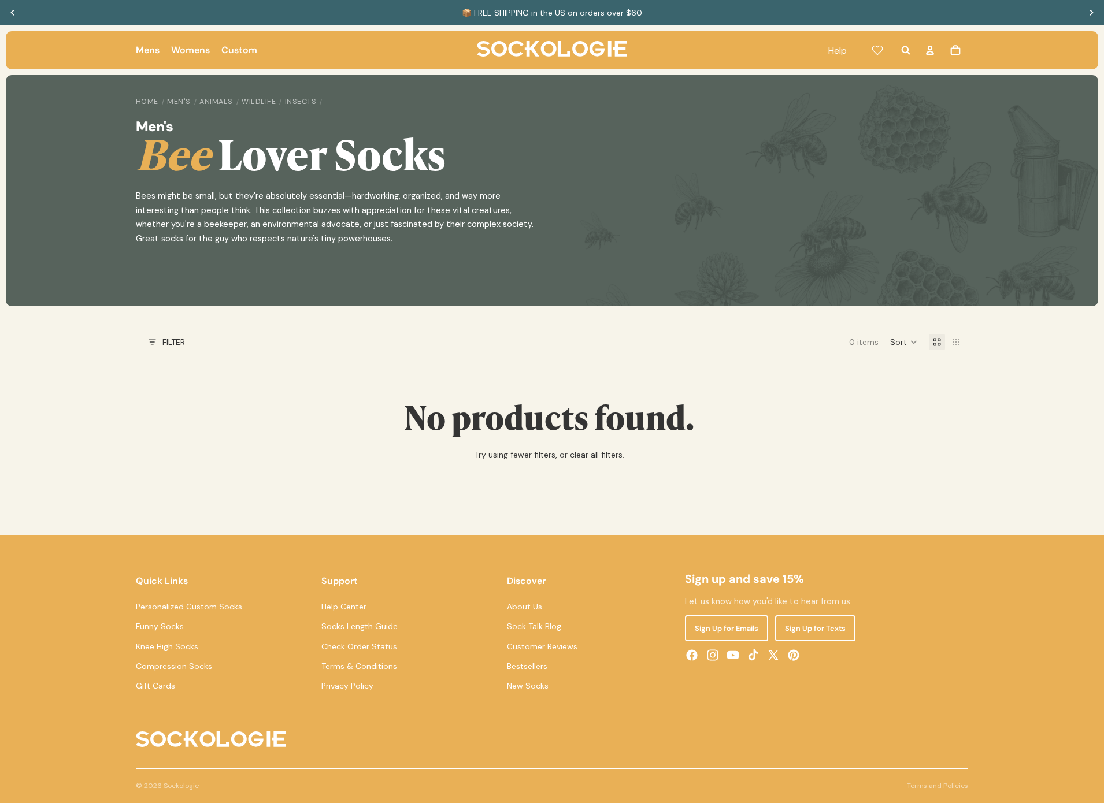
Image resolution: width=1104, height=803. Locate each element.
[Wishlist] (877, 50)
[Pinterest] (794, 655)
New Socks (528, 686)
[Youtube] (733, 655)
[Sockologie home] (552, 50)
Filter (173, 342)
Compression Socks (174, 666)
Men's (179, 101)
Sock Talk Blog (534, 626)
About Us (524, 606)
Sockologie (181, 785)
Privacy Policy (347, 686)
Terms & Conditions (359, 666)
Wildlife (259, 101)
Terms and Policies (937, 785)
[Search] (905, 50)
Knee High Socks (167, 646)
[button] (903, 342)
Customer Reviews (542, 646)
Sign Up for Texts (815, 628)
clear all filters (596, 454)
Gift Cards (155, 686)
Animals (216, 101)
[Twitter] (773, 655)
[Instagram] (713, 655)
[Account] (930, 50)
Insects (301, 101)
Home (147, 101)
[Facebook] (692, 655)
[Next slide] (1091, 12)
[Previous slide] (12, 12)
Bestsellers (527, 666)
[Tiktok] (753, 655)
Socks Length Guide (359, 626)
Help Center (343, 606)
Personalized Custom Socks (189, 606)
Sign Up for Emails (726, 628)
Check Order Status (359, 646)
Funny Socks (160, 626)
